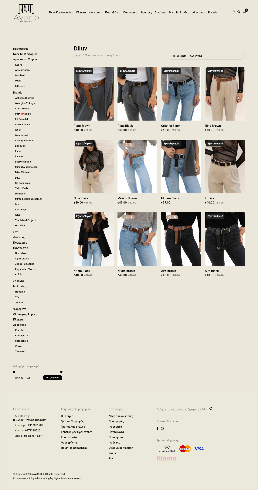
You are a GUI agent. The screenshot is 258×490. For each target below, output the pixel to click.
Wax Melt (20, 75)
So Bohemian (22, 183)
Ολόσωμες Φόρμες (25, 314)
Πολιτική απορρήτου (74, 447)
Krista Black (82, 271)
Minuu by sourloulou (26, 167)
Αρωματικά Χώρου (25, 59)
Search (210, 408)
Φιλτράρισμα (52, 377)
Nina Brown (213, 126)
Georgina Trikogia (25, 103)
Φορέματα (95, 12)
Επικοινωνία (69, 437)
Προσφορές (20, 48)
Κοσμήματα (21, 335)
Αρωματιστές (23, 70)
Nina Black (81, 198)
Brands (212, 12)
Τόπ (17, 297)
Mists (18, 80)
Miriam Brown (127, 198)
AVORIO (37, 474)
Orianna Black (170, 126)
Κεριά (18, 64)
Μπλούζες (182, 12)
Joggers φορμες (24, 263)
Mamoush (20, 193)
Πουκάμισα (130, 12)
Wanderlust (21, 135)
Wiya (17, 214)
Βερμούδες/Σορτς (25, 269)
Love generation (24, 140)
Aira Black (212, 271)
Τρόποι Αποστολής (73, 426)
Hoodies (20, 291)
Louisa (209, 198)
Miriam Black (170, 198)
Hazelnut (20, 225)
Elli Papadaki (22, 119)
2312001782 (35, 425)
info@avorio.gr (32, 435)
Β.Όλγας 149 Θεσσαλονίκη (29, 419)
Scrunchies (21, 340)
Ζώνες (19, 346)
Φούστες (146, 12)
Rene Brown (82, 126)
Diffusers (20, 86)
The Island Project (25, 220)
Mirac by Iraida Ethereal (28, 198)
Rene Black (125, 126)
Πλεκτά (81, 12)
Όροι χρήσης (69, 442)
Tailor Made (21, 188)
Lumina (19, 156)
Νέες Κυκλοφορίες (61, 12)
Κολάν (18, 274)
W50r (18, 129)
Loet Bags (20, 209)
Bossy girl (20, 145)
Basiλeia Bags (23, 161)
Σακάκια (160, 12)
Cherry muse (22, 108)
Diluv (17, 177)
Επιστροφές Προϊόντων (76, 431)
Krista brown (126, 271)
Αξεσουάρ (198, 12)
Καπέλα (19, 330)
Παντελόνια (112, 12)
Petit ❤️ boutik (23, 113)
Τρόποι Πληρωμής (72, 421)
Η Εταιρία (67, 416)
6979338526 (32, 430)
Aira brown (168, 271)
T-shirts (19, 302)
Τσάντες (20, 351)
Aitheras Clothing (24, 98)
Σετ (171, 12)
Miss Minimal (22, 172)
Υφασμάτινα (22, 258)
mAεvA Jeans (22, 124)
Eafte (18, 151)
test (17, 204)
